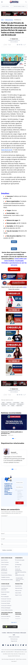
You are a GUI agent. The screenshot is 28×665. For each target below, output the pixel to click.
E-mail (3, 538)
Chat (17, 562)
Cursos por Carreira (6, 601)
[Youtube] (13, 645)
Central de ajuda (20, 560)
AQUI (24, 287)
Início (2, 19)
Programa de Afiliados (6, 575)
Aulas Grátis (18, 592)
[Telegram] (26, 645)
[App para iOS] (8, 645)
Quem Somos (4, 560)
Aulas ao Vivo (18, 590)
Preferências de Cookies (7, 579)
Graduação (3, 594)
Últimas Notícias (9, 19)
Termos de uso (14, 639)
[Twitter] (23, 645)
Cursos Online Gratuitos (7, 610)
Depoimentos (18, 586)
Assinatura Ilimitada (6, 586)
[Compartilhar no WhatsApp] (23, 44)
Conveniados (4, 572)
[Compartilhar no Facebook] (17, 44)
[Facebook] (21, 645)
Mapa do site (14, 641)
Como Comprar (5, 564)
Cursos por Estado (5, 603)
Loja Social (3, 566)
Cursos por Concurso (6, 598)
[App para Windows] (3, 645)
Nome (3, 533)
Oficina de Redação (5, 607)
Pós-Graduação (5, 596)
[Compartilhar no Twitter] (19, 44)
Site (2, 544)
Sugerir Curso (18, 595)
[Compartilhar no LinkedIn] (21, 44)
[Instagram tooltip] (15, 645)
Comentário (4, 515)
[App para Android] (10, 645)
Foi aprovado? (20, 579)
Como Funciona (5, 562)
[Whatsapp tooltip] (18, 645)
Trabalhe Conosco (5, 577)
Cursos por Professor (6, 605)
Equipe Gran (15, 38)
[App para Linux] (5, 645)
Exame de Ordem (5, 592)
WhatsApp (18, 564)
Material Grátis (18, 588)
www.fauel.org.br (6, 150)
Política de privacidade (14, 636)
